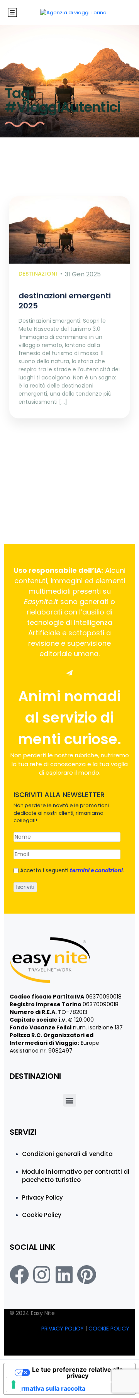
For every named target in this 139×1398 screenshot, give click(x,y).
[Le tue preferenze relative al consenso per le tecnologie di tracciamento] (13, 1384)
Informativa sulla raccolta (47, 1388)
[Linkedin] (64, 1274)
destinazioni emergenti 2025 (65, 300)
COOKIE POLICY (108, 1328)
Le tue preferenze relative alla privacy (77, 1372)
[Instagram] (41, 1274)
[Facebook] (19, 1274)
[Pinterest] (86, 1274)
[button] (69, 1100)
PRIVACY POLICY (63, 1328)
